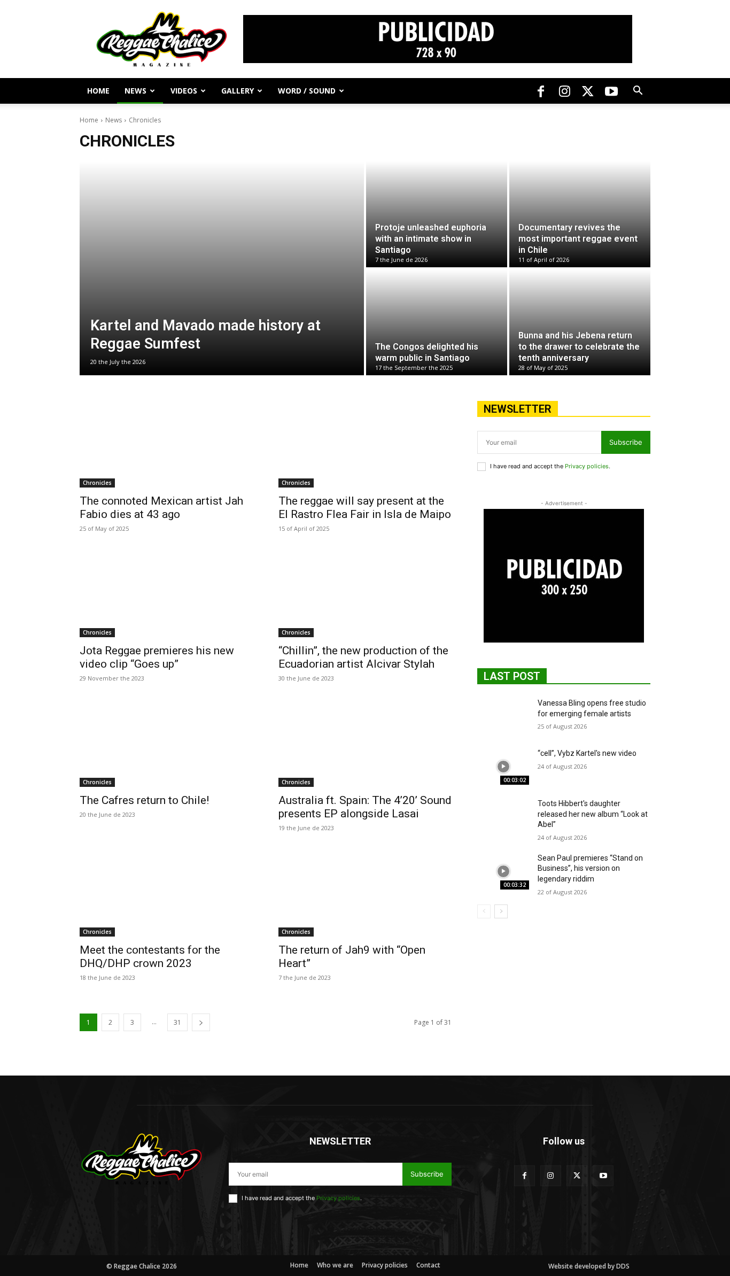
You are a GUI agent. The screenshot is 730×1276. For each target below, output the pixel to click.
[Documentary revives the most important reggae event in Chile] (579, 214)
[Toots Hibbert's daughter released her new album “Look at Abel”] (503, 817)
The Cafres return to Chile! (144, 800)
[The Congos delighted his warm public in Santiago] (436, 322)
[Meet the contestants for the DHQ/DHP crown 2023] (166, 893)
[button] (637, 92)
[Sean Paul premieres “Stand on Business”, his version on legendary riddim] (503, 871)
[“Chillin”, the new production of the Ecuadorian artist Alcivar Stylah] (365, 594)
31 (177, 1022)
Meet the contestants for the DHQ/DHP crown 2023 (150, 957)
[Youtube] (611, 91)
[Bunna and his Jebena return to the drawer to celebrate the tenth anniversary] (579, 322)
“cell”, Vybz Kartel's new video (587, 753)
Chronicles (97, 482)
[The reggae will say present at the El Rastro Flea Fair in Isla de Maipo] (365, 444)
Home (98, 91)
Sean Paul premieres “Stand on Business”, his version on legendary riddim (590, 868)
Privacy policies (587, 466)
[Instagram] (564, 91)
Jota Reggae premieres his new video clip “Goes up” (157, 657)
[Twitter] (588, 91)
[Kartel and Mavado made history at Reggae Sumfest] (222, 268)
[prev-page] (484, 911)
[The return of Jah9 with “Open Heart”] (365, 893)
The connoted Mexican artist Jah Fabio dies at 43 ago (161, 507)
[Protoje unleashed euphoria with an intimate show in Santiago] (436, 214)
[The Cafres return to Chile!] (166, 743)
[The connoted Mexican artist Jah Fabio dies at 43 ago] (166, 444)
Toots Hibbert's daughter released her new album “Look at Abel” (593, 814)
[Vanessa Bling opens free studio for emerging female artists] (503, 716)
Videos (183, 91)
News (135, 91)
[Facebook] (541, 91)
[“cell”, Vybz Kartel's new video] (503, 766)
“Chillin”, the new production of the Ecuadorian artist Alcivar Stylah (363, 657)
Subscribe (625, 442)
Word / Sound (307, 91)
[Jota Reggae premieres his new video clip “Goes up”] (166, 594)
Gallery (237, 91)
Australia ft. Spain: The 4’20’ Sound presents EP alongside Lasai (365, 807)
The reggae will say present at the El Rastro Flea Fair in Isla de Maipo (364, 507)
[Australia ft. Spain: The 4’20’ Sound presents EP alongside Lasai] (365, 743)
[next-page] (201, 1022)
